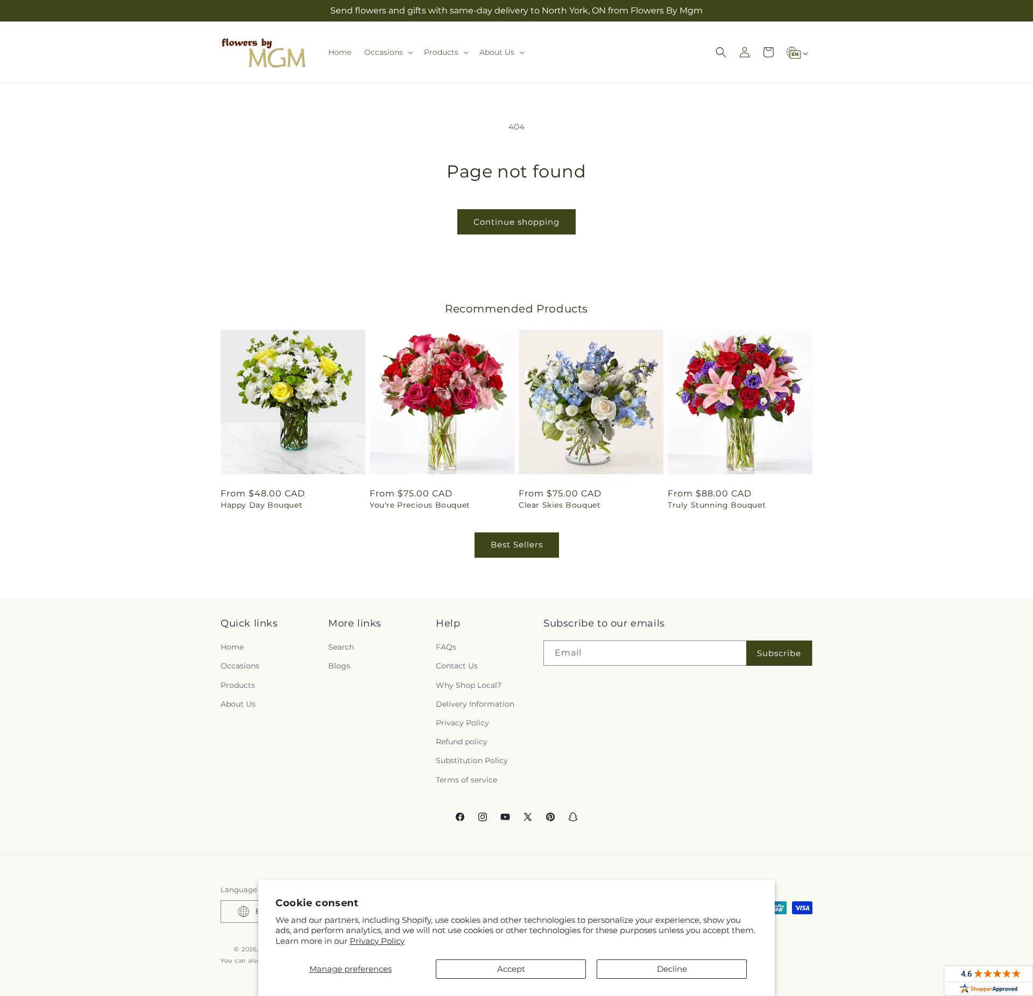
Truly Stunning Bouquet (717, 505)
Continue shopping (516, 222)
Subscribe (779, 653)
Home (232, 647)
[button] (388, 52)
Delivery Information (475, 704)
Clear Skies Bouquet (559, 505)
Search (341, 647)
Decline (672, 969)
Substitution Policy (472, 760)
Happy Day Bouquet (261, 505)
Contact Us (457, 666)
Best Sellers (517, 544)
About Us (238, 704)
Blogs (339, 666)
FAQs (446, 647)
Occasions (240, 666)
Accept (511, 969)
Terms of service (466, 780)
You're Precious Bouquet (420, 505)
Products (238, 685)
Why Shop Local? (468, 685)
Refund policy (461, 741)
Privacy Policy (377, 941)
